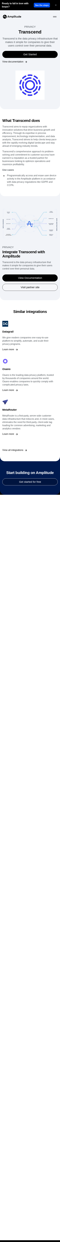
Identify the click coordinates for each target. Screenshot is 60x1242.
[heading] (17, 5)
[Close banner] (55, 5)
